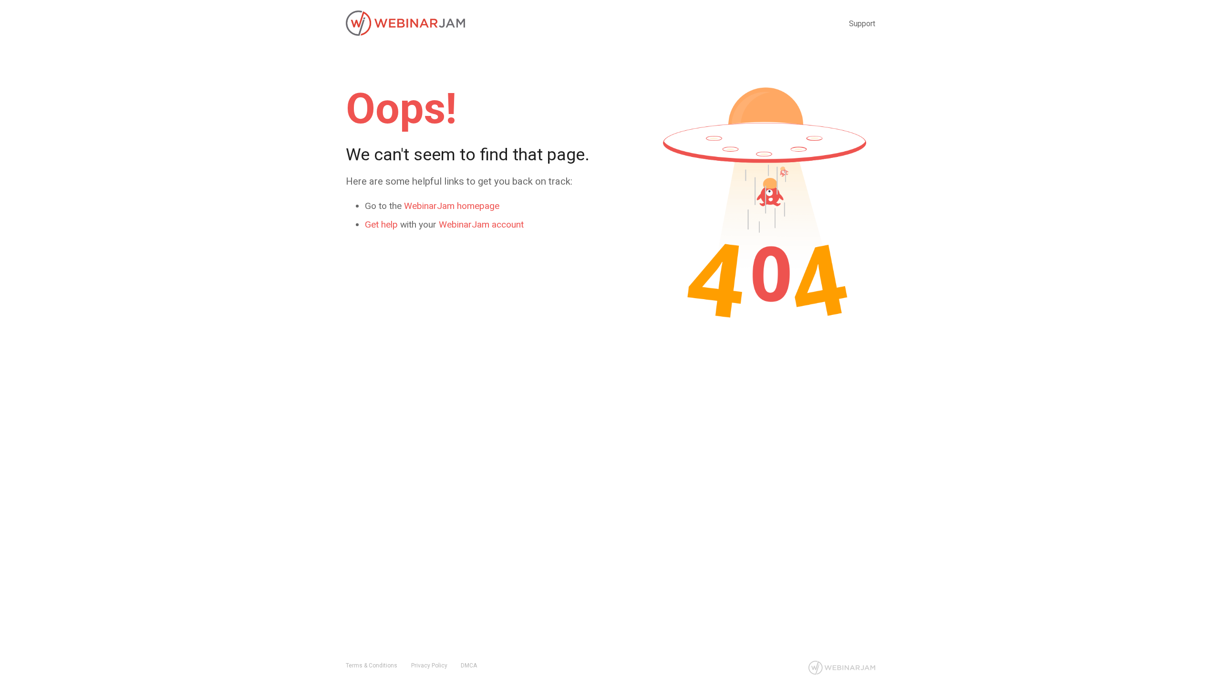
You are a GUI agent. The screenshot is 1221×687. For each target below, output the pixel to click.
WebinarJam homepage (451, 205)
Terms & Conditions (371, 665)
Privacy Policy (429, 665)
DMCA (469, 665)
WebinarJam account (481, 224)
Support (862, 23)
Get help (381, 224)
